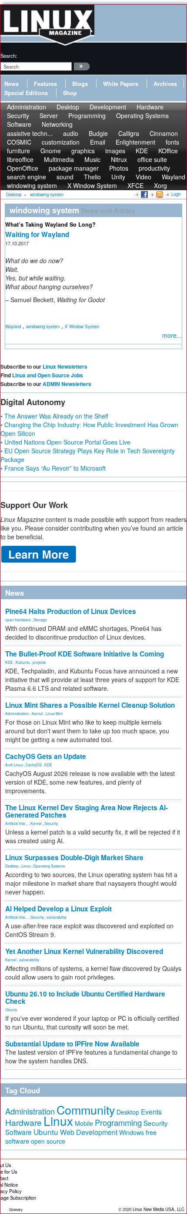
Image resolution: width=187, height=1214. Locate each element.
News (11, 84)
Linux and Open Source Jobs (47, 375)
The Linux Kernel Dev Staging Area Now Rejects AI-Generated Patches (86, 811)
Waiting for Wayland (37, 234)
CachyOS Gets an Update (45, 756)
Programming (87, 115)
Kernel (37, 713)
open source (48, 1141)
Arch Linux (14, 764)
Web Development (88, 1132)
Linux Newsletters (65, 366)
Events (151, 1111)
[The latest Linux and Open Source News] (159, 194)
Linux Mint (54, 713)
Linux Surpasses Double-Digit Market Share (74, 857)
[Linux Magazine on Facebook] (144, 194)
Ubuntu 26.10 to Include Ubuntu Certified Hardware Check (85, 997)
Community (86, 1109)
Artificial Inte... (16, 823)
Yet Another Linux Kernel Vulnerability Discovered (84, 951)
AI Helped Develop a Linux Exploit (58, 909)
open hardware (18, 619)
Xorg (160, 185)
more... (172, 335)
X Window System (92, 185)
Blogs (80, 84)
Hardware (23, 1122)
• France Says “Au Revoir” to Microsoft (53, 468)
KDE (9, 662)
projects (39, 662)
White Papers (120, 84)
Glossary (16, 1209)
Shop (70, 93)
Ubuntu (11, 1009)
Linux (25, 865)
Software (19, 124)
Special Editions (26, 93)
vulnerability (57, 917)
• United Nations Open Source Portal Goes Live (65, 442)
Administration (17, 713)
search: (8, 55)
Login (176, 194)
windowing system (32, 185)
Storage (40, 619)
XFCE (135, 185)
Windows (131, 1132)
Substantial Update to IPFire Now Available (72, 1044)
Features (45, 84)
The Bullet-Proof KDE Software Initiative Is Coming (84, 654)
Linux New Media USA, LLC (158, 1209)
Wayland (173, 176)
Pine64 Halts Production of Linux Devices (70, 611)
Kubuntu (23, 662)
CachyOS (34, 764)
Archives (165, 84)
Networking (57, 124)
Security (51, 823)
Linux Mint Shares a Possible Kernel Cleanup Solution (90, 705)
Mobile (84, 1123)
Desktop (12, 865)
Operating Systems (142, 115)
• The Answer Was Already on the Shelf (54, 416)
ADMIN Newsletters (67, 384)
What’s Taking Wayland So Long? (50, 224)
